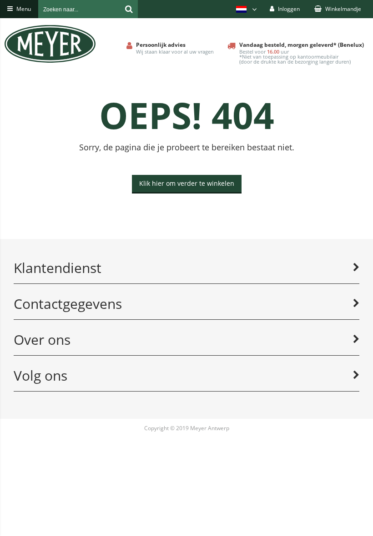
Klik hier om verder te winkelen (186, 183)
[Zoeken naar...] (129, 9)
